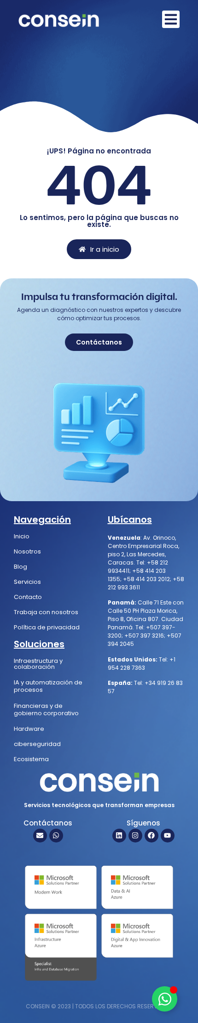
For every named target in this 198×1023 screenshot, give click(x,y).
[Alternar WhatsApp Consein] (164, 999)
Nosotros (27, 551)
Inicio (21, 536)
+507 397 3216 (144, 635)
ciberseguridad (37, 744)
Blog (20, 566)
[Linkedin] (119, 835)
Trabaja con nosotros (46, 612)
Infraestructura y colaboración (38, 663)
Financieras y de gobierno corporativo (46, 709)
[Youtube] (168, 835)
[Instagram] (135, 835)
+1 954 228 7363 (141, 664)
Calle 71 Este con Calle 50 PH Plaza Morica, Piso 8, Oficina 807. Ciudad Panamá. (146, 615)
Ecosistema (31, 759)
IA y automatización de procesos (48, 686)
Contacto (28, 597)
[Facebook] (151, 835)
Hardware (29, 728)
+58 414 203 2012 (146, 579)
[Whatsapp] (56, 835)
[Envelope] (40, 835)
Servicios (27, 581)
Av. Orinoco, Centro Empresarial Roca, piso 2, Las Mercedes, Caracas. (143, 550)
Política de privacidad (47, 627)
